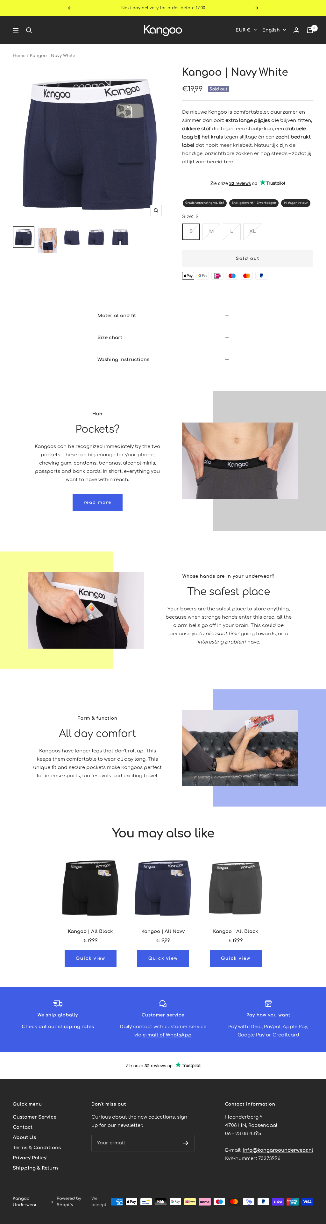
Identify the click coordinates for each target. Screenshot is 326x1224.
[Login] (296, 30)
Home (19, 55)
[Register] (185, 1143)
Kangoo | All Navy (163, 931)
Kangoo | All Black (90, 931)
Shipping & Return (35, 1168)
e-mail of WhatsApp (167, 1035)
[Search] (29, 30)
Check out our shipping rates (58, 1026)
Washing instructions (123, 359)
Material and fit (116, 315)
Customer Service (34, 1117)
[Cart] (310, 30)
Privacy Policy (29, 1158)
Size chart (109, 337)
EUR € (243, 30)
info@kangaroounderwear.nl (278, 1150)
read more (97, 502)
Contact (22, 1127)
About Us (24, 1137)
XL (252, 231)
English (271, 30)
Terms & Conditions (37, 1147)
